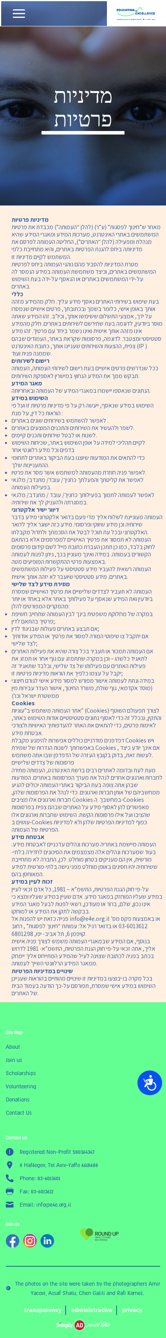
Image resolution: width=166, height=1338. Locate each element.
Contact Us (19, 1113)
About (13, 1047)
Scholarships (21, 1073)
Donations (17, 1099)
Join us (14, 1060)
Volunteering (21, 1086)
